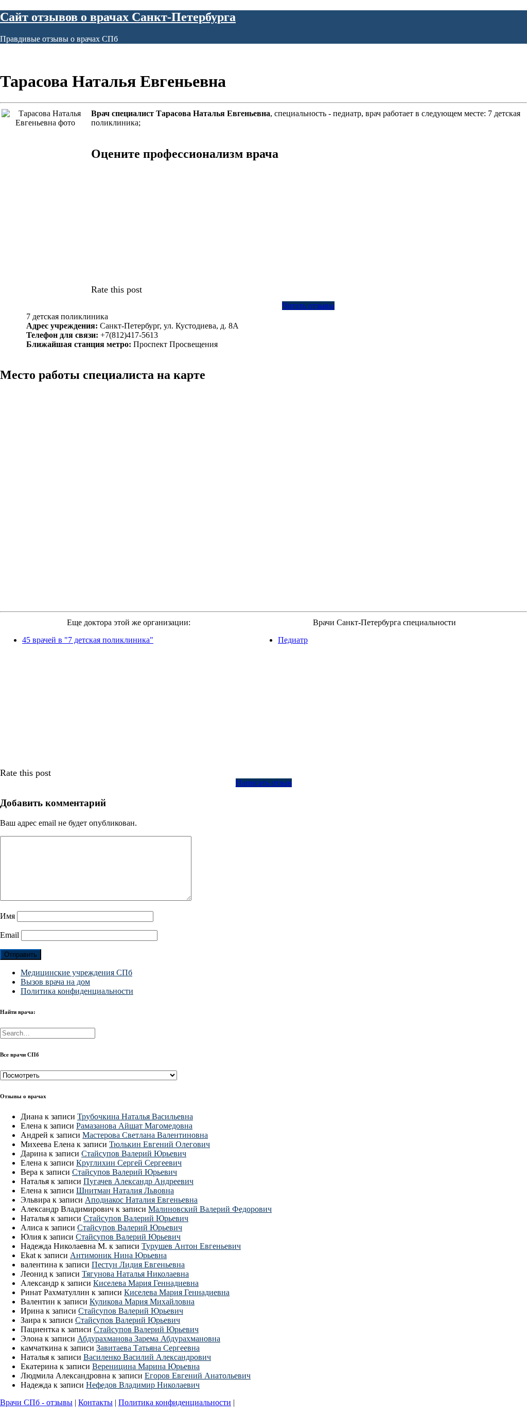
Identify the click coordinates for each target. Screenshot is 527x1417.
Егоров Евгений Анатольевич (198, 1375)
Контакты (95, 1402)
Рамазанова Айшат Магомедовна (134, 1125)
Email (9, 935)
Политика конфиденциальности (77, 991)
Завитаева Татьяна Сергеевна (148, 1347)
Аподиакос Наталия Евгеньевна (141, 1199)
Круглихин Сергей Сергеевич (129, 1162)
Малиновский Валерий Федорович (210, 1209)
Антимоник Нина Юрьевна (118, 1255)
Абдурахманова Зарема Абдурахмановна (148, 1338)
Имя (7, 916)
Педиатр (293, 639)
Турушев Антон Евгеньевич (191, 1246)
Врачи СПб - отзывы (36, 1402)
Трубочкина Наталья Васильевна (135, 1116)
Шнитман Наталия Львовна (125, 1190)
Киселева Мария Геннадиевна (146, 1283)
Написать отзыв (264, 782)
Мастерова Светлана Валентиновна (145, 1135)
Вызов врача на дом (55, 981)
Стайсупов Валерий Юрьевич (133, 1153)
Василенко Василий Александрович (147, 1357)
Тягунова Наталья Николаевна (135, 1273)
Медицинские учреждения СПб (76, 972)
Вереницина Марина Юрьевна (146, 1366)
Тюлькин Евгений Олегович (159, 1144)
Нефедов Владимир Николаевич (143, 1384)
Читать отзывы (308, 305)
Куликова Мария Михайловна (142, 1301)
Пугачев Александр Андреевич (138, 1181)
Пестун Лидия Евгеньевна (138, 1264)
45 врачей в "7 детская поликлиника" (87, 639)
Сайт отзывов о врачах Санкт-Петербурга (118, 17)
